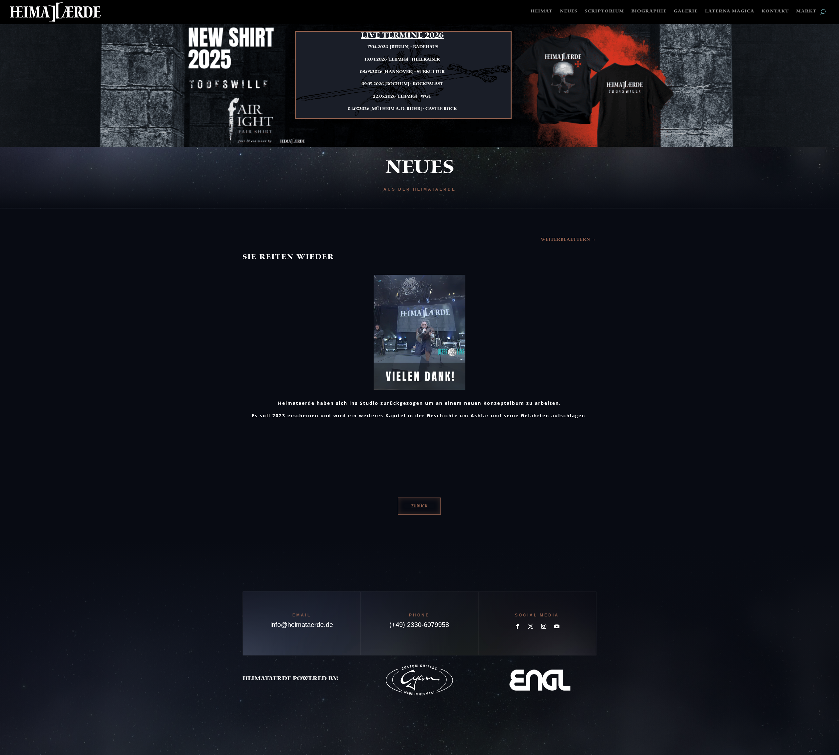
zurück (419, 506)
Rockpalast (428, 84)
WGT (425, 96)
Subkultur (431, 72)
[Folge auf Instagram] (543, 626)
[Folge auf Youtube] (557, 626)
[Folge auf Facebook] (517, 626)
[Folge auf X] (530, 626)
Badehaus (425, 47)
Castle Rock (441, 109)
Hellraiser (426, 59)
